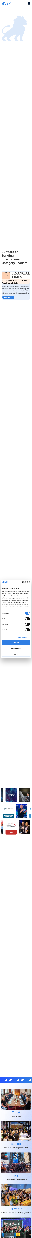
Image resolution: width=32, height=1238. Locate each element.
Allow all (16, 642)
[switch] (27, 618)
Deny (16, 654)
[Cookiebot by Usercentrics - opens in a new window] (22, 582)
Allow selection (16, 648)
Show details (22, 637)
